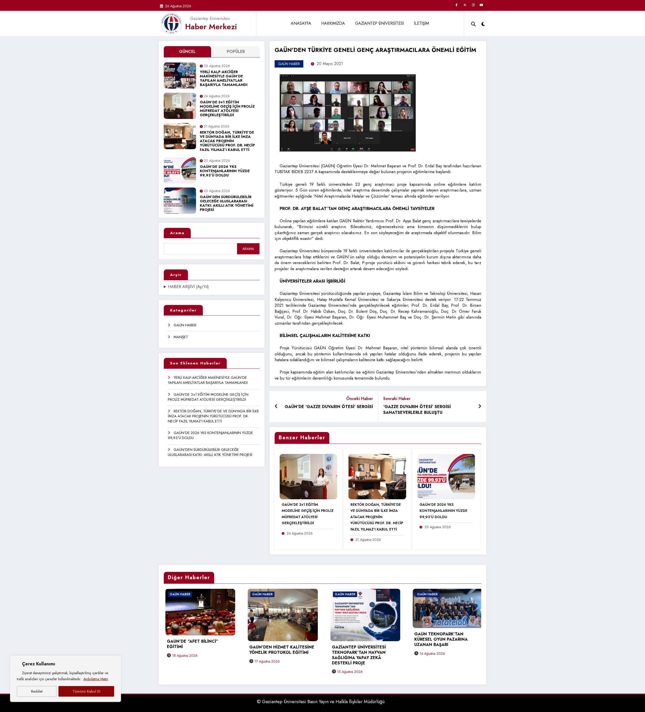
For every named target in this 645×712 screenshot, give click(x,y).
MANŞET (181, 336)
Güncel (187, 51)
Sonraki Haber (396, 398)
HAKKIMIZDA (333, 23)
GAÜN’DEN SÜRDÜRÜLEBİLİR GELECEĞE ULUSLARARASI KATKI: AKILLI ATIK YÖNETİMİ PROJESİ (226, 203)
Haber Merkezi (211, 26)
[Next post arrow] (479, 406)
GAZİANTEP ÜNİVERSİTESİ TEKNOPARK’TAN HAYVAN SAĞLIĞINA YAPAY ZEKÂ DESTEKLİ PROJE (275, 655)
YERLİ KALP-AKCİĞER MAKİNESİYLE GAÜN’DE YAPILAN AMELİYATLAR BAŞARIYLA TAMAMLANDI (223, 78)
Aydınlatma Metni (95, 679)
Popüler (236, 51)
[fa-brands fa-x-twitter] (465, 5)
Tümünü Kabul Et (86, 691)
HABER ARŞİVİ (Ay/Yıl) (188, 287)
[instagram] (473, 5)
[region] (65, 679)
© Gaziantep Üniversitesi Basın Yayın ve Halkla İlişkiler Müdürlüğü (320, 701)
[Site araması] (473, 23)
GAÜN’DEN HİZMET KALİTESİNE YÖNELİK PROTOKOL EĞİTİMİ (197, 650)
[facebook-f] (457, 5)
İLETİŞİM (421, 23)
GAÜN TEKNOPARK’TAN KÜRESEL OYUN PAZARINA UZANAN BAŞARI (357, 639)
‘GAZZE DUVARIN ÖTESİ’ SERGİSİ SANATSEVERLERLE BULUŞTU (417, 409)
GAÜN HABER (185, 325)
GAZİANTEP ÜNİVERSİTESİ (379, 23)
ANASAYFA (301, 23)
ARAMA (248, 248)
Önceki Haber (359, 398)
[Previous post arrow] (276, 406)
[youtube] (481, 5)
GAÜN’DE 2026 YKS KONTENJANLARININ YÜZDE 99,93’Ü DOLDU (225, 171)
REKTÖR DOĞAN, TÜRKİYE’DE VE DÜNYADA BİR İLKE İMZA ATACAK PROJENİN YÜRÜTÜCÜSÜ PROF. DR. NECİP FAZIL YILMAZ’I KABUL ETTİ (227, 141)
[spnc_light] (483, 23)
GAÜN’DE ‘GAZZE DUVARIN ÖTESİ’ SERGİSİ (329, 407)
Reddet (37, 691)
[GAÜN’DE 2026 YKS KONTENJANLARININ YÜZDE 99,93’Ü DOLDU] (446, 476)
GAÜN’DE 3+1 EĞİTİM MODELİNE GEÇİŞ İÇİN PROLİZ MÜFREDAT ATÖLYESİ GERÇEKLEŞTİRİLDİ (227, 109)
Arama (177, 233)
